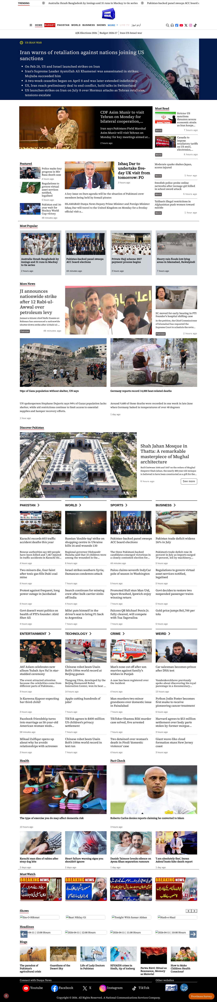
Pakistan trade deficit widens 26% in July (175, 540)
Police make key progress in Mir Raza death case (52, 171)
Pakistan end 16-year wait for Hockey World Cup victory (51, 209)
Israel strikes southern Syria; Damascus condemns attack (84, 572)
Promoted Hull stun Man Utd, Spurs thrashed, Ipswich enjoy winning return (130, 593)
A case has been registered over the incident (129, 681)
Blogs (23, 942)
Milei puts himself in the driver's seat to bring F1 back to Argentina (84, 614)
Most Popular (29, 226)
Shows (101, 25)
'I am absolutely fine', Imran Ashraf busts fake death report (174, 860)
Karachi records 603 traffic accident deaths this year (38, 540)
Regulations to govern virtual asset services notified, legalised (50, 189)
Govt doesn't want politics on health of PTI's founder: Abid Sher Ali (39, 614)
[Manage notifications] (6, 995)
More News (27, 284)
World (76, 25)
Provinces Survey (201, 996)
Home (38, 25)
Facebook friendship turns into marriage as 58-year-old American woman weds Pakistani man (39, 724)
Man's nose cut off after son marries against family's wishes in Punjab (128, 670)
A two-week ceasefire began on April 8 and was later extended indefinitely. (81, 81)
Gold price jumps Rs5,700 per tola (175, 612)
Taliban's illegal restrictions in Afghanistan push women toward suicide (175, 204)
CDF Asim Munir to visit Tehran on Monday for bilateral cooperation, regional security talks (122, 119)
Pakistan (63, 25)
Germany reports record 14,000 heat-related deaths (141, 391)
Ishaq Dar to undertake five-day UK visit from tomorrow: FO (134, 170)
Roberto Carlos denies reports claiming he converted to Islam (147, 818)
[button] (193, 891)
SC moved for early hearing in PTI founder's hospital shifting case (176, 314)
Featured (26, 164)
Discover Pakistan (32, 428)
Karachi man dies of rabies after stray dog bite (39, 860)
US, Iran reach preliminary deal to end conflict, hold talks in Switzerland (80, 85)
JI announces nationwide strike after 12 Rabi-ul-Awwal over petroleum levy (38, 301)
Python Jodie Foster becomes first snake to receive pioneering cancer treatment (175, 702)
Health (24, 761)
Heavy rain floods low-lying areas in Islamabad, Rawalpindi (176, 260)
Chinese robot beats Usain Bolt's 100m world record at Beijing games (83, 670)
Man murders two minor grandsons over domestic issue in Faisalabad (131, 702)
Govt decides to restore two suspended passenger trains (174, 592)
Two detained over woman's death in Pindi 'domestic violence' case (129, 742)
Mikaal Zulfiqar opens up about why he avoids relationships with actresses (39, 742)
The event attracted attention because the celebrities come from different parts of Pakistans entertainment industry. (40, 684)
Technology (76, 633)
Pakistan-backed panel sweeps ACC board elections (116, 3)
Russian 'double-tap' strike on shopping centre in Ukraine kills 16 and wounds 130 (85, 542)
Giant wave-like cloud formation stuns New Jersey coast (174, 742)
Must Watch (28, 874)
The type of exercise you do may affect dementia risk (52, 818)
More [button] (112, 25)
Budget (50, 25)
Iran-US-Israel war (131, 33)
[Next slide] (194, 911)
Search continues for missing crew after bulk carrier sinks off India (84, 593)
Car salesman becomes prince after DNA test (176, 668)
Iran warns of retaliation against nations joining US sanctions (82, 55)
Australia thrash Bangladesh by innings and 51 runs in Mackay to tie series (40, 262)
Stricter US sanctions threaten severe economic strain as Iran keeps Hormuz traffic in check (186, 122)
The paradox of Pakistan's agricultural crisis (30, 968)
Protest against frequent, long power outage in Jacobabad (40, 592)
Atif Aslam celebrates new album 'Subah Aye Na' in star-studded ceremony (39, 670)
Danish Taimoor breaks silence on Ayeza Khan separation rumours (130, 860)
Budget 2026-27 (108, 33)
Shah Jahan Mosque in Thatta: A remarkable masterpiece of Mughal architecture (165, 454)
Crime (116, 633)
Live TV (124, 25)
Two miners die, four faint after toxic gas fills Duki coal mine (39, 573)
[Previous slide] (188, 911)
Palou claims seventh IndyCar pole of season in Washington (130, 572)
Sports (117, 505)
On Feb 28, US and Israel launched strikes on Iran (62, 66)
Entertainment (33, 633)
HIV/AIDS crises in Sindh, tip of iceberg (122, 967)
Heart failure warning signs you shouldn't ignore (84, 860)
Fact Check (117, 761)
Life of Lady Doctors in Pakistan (92, 967)
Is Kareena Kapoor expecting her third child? (39, 700)
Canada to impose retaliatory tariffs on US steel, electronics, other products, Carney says (187, 146)
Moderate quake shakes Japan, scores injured (173, 165)
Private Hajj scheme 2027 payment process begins (186, 3)
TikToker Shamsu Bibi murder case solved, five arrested (130, 720)
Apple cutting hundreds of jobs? (82, 700)
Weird (161, 633)
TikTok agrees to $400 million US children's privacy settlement (85, 722)
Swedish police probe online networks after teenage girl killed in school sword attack (175, 186)
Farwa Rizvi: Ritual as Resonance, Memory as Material (154, 971)
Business (88, 25)
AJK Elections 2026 (86, 33)
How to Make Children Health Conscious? (180, 968)
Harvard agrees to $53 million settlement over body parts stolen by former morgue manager (176, 724)
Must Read (162, 108)
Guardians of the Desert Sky (60, 967)
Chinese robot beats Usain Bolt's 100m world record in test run (83, 742)
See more (189, 481)
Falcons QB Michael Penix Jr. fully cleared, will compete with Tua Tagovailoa (129, 614)
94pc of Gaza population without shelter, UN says (49, 391)
